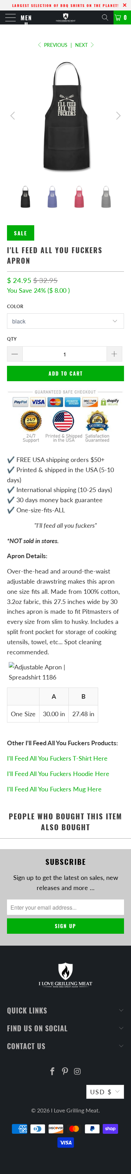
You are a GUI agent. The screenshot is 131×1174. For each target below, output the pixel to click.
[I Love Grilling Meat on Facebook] (53, 1071)
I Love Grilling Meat (75, 1110)
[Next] (117, 116)
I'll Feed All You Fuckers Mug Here (54, 789)
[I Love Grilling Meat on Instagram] (77, 1071)
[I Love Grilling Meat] (66, 17)
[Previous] (14, 116)
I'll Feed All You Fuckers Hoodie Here (58, 773)
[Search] (105, 17)
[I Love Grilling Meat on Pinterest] (65, 1071)
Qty (11, 339)
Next (82, 45)
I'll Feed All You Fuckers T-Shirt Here (57, 758)
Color (15, 306)
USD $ (101, 1092)
